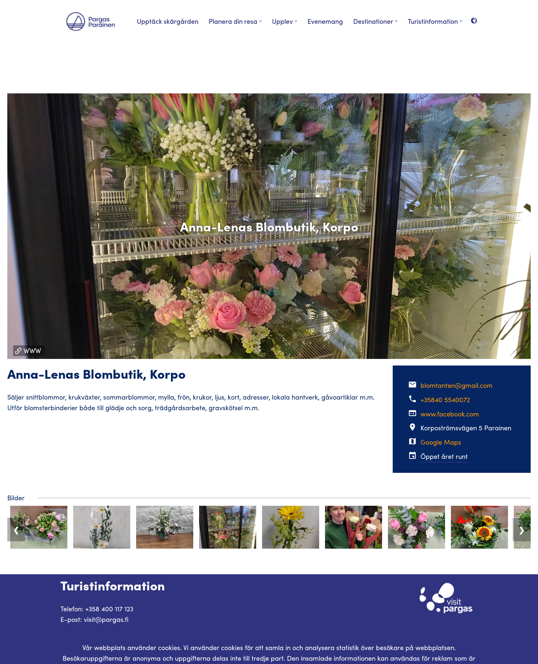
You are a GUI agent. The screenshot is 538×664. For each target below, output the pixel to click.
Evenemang (325, 21)
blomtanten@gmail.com (457, 385)
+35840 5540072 (445, 399)
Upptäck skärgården (167, 21)
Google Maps (441, 442)
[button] (260, 21)
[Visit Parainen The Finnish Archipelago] (90, 21)
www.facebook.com (450, 413)
